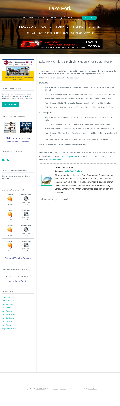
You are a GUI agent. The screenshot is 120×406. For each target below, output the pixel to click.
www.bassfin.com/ (54, 159)
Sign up (71, 18)
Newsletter (10, 104)
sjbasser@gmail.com (69, 157)
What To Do (89, 33)
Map (33, 33)
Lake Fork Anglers (73, 171)
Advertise (89, 18)
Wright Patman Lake (9, 329)
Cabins (46, 26)
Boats (65, 33)
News (40, 33)
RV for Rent (76, 33)
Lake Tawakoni (7, 322)
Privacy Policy (92, 389)
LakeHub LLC (40, 389)
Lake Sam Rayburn (8, 318)
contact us (63, 389)
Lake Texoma (6, 325)
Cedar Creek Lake (8, 301)
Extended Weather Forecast (18, 258)
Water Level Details (18, 281)
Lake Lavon (6, 308)
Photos (48, 33)
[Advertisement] (18, 352)
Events (57, 33)
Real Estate (27, 26)
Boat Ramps (28, 18)
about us (55, 389)
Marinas (62, 26)
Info (28, 33)
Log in (54, 18)
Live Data (40, 18)
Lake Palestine (7, 311)
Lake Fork (60, 8)
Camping (95, 26)
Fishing (78, 26)
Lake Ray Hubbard (8, 314)
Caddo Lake (6, 297)
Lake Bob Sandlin (8, 304)
